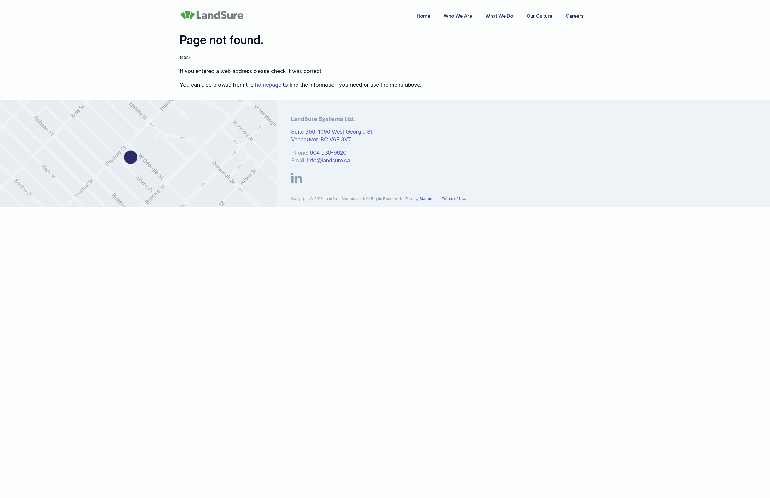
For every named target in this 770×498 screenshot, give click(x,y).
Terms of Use (454, 198)
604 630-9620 (328, 152)
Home (423, 16)
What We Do (499, 16)
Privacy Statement (421, 198)
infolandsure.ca (328, 160)
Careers (575, 16)
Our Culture (539, 16)
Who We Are (458, 16)
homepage (268, 84)
